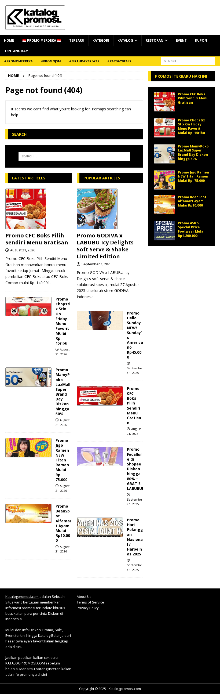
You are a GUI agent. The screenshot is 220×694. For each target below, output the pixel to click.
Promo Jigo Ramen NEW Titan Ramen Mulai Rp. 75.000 (62, 460)
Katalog (125, 40)
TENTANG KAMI (17, 51)
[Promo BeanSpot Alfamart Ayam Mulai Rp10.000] (28, 513)
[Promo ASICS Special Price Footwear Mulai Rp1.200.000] (164, 230)
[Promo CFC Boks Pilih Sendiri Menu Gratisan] (38, 209)
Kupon (201, 40)
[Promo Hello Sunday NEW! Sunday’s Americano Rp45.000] (100, 320)
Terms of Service (90, 602)
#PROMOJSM (51, 61)
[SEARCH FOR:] (188, 60)
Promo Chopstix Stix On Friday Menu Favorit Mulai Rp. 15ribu (63, 321)
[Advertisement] (181, 278)
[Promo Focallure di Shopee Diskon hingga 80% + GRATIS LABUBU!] (100, 456)
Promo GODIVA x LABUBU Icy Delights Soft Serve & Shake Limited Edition (105, 246)
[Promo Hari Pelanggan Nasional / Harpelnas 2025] (100, 527)
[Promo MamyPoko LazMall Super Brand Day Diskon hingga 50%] (28, 377)
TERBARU (76, 40)
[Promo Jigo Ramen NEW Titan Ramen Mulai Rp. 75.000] (28, 447)
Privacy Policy (88, 607)
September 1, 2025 (97, 264)
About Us (84, 596)
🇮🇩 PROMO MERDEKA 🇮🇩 (41, 40)
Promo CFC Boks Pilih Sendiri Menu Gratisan (36, 239)
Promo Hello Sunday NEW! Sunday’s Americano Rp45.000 (135, 335)
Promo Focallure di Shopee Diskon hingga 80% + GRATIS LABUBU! (135, 469)
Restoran (154, 40)
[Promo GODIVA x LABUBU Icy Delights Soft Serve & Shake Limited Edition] (110, 209)
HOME (9, 40)
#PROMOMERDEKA (18, 61)
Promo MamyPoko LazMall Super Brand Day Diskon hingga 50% (63, 391)
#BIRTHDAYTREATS (84, 61)
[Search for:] (74, 156)
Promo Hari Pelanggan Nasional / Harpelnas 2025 (135, 536)
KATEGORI (101, 40)
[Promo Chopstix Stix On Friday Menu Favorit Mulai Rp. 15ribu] (28, 306)
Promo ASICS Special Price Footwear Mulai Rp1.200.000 (191, 229)
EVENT (181, 40)
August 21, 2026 (22, 250)
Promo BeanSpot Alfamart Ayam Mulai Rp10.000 (63, 523)
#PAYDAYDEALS (119, 61)
